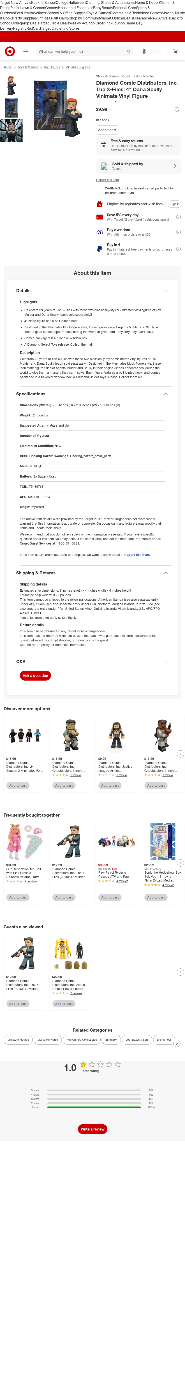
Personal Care (124, 7)
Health (27, 13)
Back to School (43, 2)
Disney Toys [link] (164, 1039)
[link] (108, 102)
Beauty (107, 7)
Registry (19, 28)
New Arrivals (160, 18)
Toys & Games (98, 13)
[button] (108, 102)
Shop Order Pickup (101, 23)
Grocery (51, 7)
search (129, 52)
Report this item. (137, 555)
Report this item (107, 180)
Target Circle (51, 28)
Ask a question (35, 675)
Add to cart (107, 130)
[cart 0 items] (175, 51)
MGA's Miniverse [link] (47, 1039)
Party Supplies (25, 18)
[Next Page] (180, 754)
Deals (128, 18)
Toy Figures (52, 67)
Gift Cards (60, 18)
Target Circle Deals (54, 23)
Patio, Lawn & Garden (27, 7)
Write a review (92, 1129)
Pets (18, 13)
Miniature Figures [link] (18, 1039)
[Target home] (10, 51)
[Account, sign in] (153, 51)
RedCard (33, 28)
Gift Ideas (44, 18)
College (62, 2)
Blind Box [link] (111, 1039)
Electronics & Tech (125, 13)
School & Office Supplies (67, 13)
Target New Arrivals (15, 2)
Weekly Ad (77, 23)
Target (8, 67)
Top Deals (31, 23)
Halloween (77, 2)
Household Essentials (75, 7)
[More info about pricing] (176, 109)
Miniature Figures (77, 67)
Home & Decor (147, 2)
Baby (97, 7)
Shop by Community (85, 18)
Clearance (141, 18)
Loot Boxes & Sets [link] (137, 1039)
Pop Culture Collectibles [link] (82, 1039)
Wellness (40, 13)
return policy (41, 645)
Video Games (151, 13)
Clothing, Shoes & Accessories (110, 2)
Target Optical (112, 18)
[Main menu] (26, 51)
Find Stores (70, 28)
